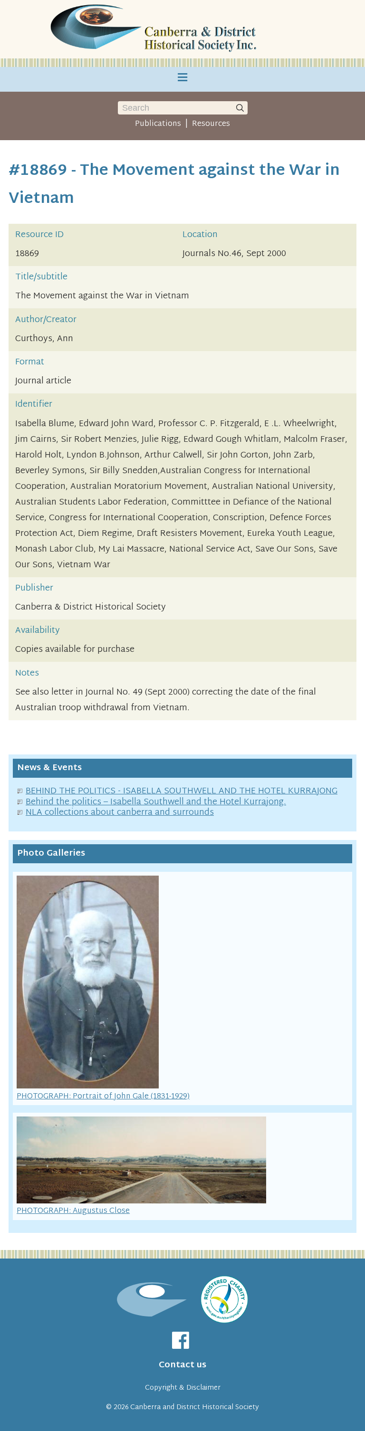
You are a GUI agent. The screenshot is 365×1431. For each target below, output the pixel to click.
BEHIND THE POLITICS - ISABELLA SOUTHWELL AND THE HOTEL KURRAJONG (181, 791)
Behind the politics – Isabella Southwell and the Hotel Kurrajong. (156, 802)
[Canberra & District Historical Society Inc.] (155, 29)
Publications (158, 124)
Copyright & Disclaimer (183, 1388)
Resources (211, 124)
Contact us (182, 1365)
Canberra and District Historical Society (194, 1407)
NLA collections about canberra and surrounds (120, 812)
